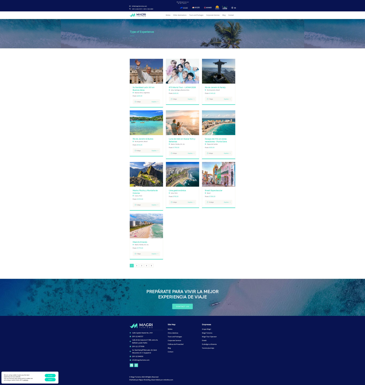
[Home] (138, 15)
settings (25, 380)
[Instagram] (136, 365)
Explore (154, 102)
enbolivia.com (168, 380)
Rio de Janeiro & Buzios (143, 139)
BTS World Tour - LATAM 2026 (182, 87)
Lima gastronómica (177, 190)
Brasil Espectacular (213, 190)
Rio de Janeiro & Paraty (215, 87)
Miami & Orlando (140, 242)
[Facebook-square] (131, 365)
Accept (50, 375)
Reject (50, 379)
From (134, 96)
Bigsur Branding (144, 380)
